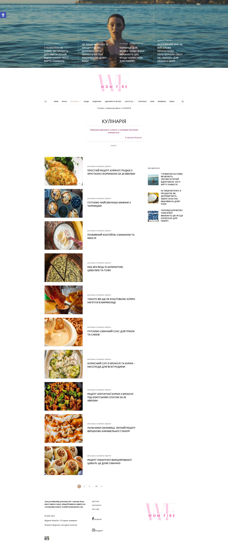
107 (96, 486)
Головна (100, 108)
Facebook (98, 519)
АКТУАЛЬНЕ (48, 44)
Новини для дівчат (113, 108)
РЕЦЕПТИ (113, 145)
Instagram (99, 530)
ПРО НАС (95, 509)
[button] (3, 15)
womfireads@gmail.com (72, 507)
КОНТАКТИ (96, 505)
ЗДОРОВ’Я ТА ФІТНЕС (60, 44)
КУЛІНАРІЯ (100, 166)
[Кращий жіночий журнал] (114, 82)
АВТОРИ (95, 501)
